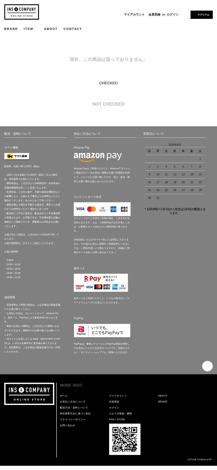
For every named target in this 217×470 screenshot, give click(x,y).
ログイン (173, 14)
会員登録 (154, 14)
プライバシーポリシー (73, 419)
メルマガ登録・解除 (120, 413)
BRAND (11, 29)
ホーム (64, 395)
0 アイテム (203, 14)
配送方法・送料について (74, 407)
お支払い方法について (73, 401)
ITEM (29, 29)
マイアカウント (134, 14)
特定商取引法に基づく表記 (75, 413)
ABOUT (51, 29)
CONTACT (73, 29)
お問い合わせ (67, 425)
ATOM (121, 419)
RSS (111, 419)
